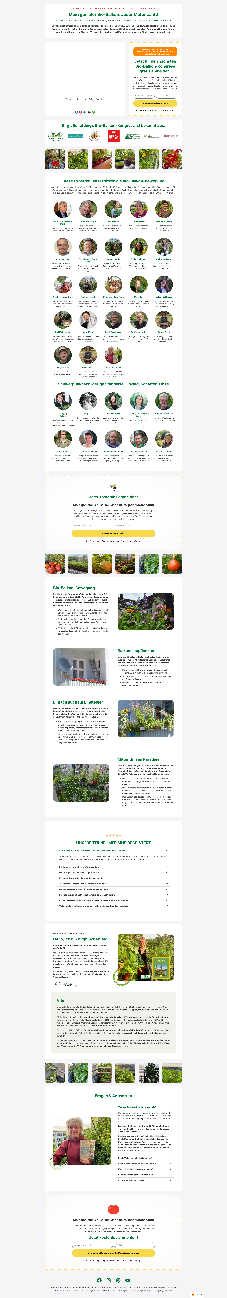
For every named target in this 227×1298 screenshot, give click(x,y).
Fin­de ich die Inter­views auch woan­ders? (137, 1163)
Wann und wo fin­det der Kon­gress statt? (137, 1107)
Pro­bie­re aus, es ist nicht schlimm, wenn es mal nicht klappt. (87, 895)
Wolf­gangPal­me (63, 414)
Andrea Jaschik (88, 297)
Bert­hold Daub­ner (139, 451)
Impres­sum (69, 1291)
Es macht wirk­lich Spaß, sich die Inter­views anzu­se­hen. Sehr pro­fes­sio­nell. (93, 900)
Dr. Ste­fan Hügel (62, 259)
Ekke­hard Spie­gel (164, 221)
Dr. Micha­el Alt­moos (113, 451)
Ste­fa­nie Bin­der (113, 259)
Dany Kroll (88, 413)
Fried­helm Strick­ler (164, 413)
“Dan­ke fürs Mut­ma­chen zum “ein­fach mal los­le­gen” (83, 884)
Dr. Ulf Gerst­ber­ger (113, 332)
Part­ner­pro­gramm (122, 1291)
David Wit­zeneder (63, 332)
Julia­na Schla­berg (164, 297)
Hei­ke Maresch (113, 413)
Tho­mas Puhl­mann (88, 451)
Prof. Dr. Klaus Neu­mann (63, 222)
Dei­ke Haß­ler (113, 221)
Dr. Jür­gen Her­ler (139, 332)
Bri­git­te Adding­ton (164, 259)
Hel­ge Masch (63, 367)
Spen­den (84, 1291)
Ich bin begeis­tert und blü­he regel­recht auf (79, 872)
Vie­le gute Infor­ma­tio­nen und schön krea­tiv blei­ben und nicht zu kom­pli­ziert (94, 906)
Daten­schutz (59, 1291)
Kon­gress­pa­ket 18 (94, 1291)
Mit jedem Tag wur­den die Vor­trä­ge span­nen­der (81, 878)
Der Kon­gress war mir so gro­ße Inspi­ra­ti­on (79, 867)
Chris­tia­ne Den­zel (88, 221)
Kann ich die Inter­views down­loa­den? (135, 1169)
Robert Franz (164, 332)
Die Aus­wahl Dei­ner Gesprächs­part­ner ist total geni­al (83, 889)
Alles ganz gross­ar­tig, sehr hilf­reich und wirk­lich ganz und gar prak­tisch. (92, 850)
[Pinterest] (118, 1280)
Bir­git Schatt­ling (113, 367)
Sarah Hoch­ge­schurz (63, 297)
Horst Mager (63, 451)
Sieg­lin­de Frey (138, 221)
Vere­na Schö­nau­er (164, 451)
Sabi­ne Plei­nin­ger (139, 259)
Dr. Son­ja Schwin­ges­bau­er (139, 414)
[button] (76, 112)
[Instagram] (109, 1280)
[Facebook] (99, 1280)
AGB (153, 1291)
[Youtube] (127, 1280)
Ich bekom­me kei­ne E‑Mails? (131, 1180)
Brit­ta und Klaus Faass (113, 297)
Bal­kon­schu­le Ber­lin (108, 1291)
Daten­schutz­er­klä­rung (167, 110)
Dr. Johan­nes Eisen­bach (88, 260)
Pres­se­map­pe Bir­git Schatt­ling (140, 1291)
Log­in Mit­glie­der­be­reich (164, 1291)
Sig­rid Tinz (88, 332)
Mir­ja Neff (138, 297)
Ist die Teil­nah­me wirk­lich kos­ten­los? (135, 1158)
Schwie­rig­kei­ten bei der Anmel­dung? (135, 1175)
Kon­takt (76, 1291)
